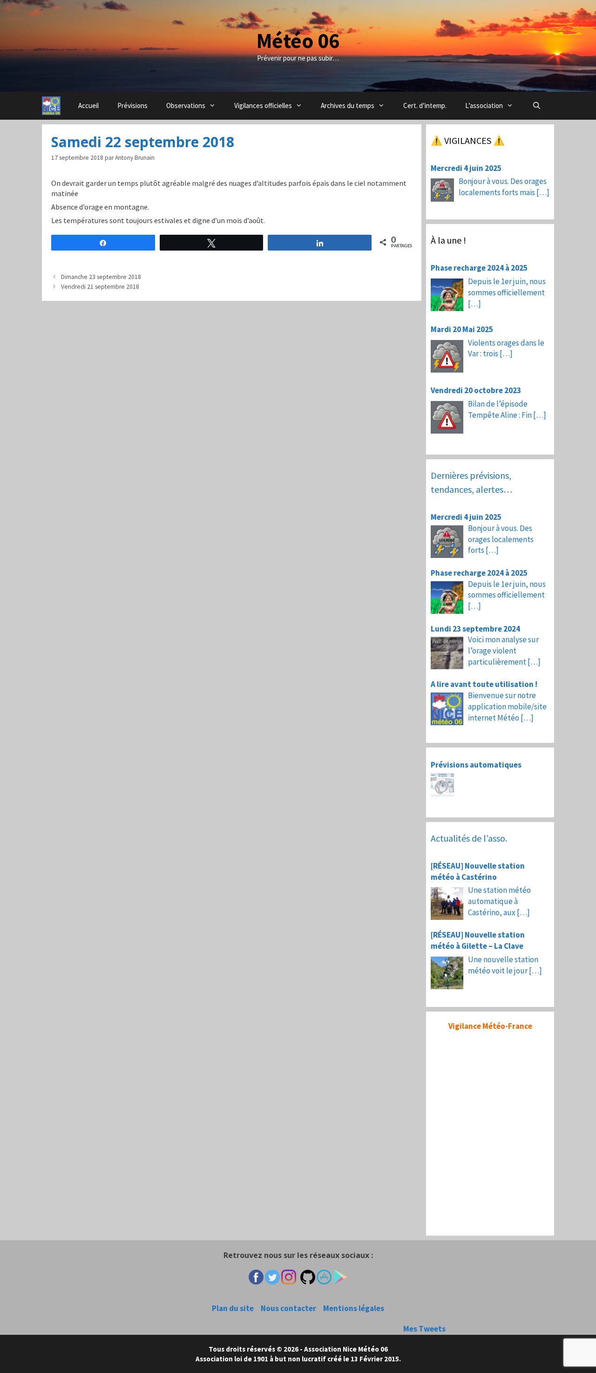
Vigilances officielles (263, 105)
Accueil (88, 105)
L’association (484, 105)
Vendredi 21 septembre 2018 (100, 287)
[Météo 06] (51, 106)
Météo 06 (298, 40)
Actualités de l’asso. (469, 838)
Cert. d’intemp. (425, 105)
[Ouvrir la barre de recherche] (536, 106)
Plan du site (233, 1308)
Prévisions (132, 105)
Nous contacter (288, 1308)
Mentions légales (353, 1308)
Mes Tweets (424, 1329)
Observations (185, 105)
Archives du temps (347, 105)
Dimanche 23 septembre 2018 (101, 277)
